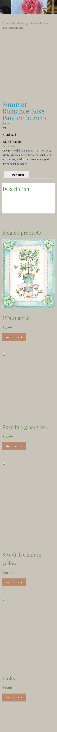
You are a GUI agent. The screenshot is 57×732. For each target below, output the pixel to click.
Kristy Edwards (11, 155)
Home (5, 23)
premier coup (38, 159)
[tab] (16, 175)
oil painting (8, 159)
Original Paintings (19, 23)
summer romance (17, 163)
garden (46, 150)
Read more (14, 446)
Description (16, 174)
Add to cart (14, 337)
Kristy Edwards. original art (36, 155)
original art (22, 159)
